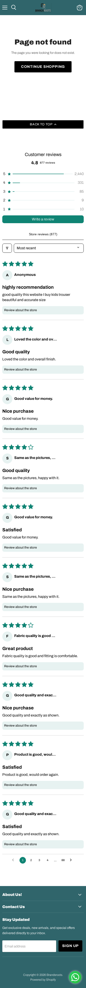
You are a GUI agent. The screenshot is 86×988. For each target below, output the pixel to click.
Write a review (43, 219)
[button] (43, 173)
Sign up (70, 946)
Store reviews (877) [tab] (43, 234)
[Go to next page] (72, 860)
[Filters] (7, 248)
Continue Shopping (43, 67)
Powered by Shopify (43, 979)
